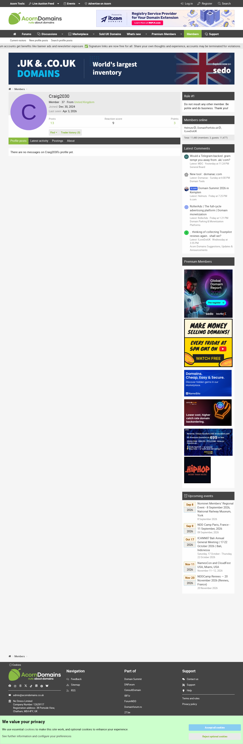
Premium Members (164, 34)
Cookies (16, 664)
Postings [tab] (57, 141)
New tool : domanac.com (206, 174)
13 (52, 123)
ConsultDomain (132, 690)
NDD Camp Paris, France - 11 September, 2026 (213, 526)
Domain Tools (197, 181)
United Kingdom (84, 102)
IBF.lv (127, 695)
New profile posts (38, 40)
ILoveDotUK (190, 131)
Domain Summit (133, 679)
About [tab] (71, 141)
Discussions (49, 34)
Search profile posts (62, 40)
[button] (62, 34)
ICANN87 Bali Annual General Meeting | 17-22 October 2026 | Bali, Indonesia (212, 544)
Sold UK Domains (110, 34)
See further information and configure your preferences (36, 736)
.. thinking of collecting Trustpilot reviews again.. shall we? (211, 234)
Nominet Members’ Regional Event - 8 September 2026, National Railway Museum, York (215, 509)
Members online (195, 120)
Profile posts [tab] (18, 141)
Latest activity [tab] (39, 141)
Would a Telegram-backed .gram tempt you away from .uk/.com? (210, 158)
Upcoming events (200, 496)
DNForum (129, 684)
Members (193, 34)
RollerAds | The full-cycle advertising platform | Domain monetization (208, 210)
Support (214, 34)
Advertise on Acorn (99, 3)
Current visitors (18, 40)
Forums (26, 34)
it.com (193, 199)
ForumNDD (130, 701)
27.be (127, 712)
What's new (134, 34)
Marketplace (80, 34)
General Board (197, 167)
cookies (29, 729)
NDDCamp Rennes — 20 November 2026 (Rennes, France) (213, 580)
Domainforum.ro (133, 707)
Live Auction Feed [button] (43, 3)
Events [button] (71, 3)
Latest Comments (197, 148)
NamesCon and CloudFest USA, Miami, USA (214, 565)
